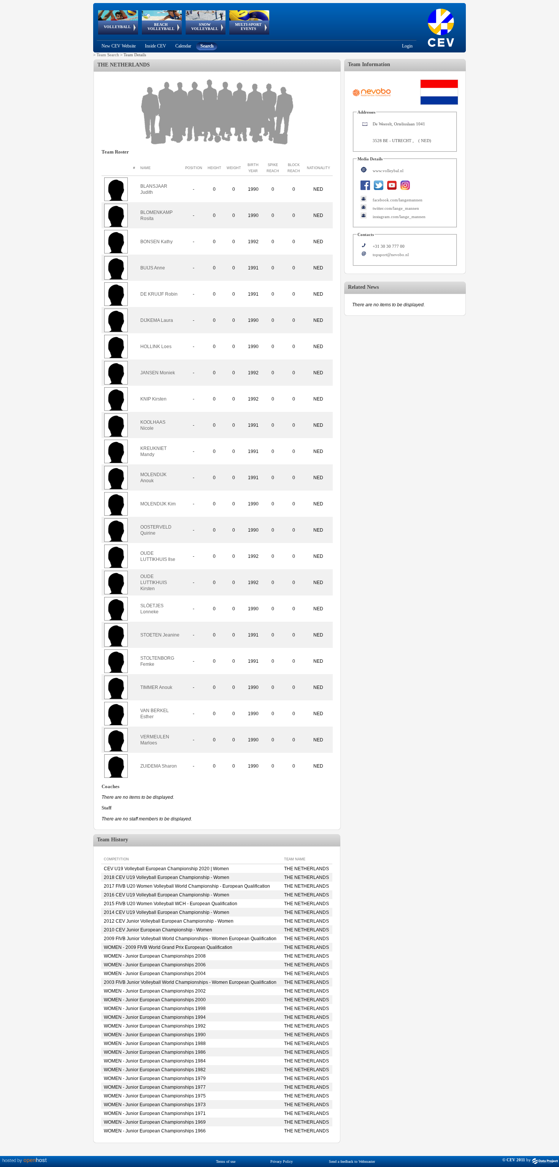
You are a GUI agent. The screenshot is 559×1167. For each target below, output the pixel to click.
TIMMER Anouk (156, 687)
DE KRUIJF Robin (159, 294)
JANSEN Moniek (157, 372)
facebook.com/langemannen (397, 200)
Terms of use (225, 1161)
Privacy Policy (281, 1161)
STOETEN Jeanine (159, 635)
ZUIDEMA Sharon (158, 766)
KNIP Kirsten (153, 399)
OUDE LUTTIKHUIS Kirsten (153, 582)
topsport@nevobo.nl (391, 254)
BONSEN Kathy (156, 241)
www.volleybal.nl (388, 170)
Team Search (108, 54)
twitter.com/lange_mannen (396, 208)
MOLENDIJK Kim (158, 504)
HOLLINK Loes (156, 346)
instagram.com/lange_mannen (399, 216)
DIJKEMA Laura (156, 320)
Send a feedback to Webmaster (352, 1161)
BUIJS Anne (152, 268)
